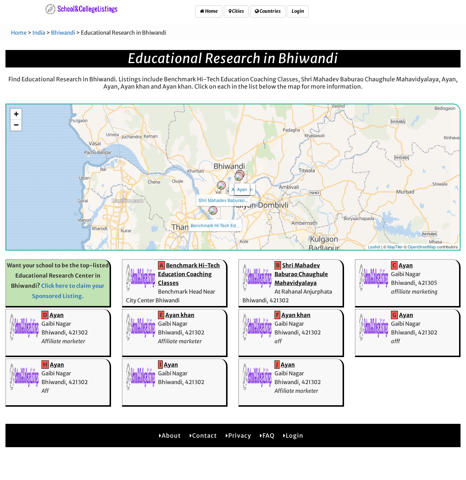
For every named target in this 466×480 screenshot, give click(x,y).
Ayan (242, 189)
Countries (270, 11)
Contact (204, 435)
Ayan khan (179, 314)
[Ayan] (238, 176)
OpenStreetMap (422, 246)
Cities (237, 11)
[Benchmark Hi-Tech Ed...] (213, 210)
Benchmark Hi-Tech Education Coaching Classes (189, 274)
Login (298, 11)
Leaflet (374, 246)
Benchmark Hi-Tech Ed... (215, 225)
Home (211, 11)
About (171, 435)
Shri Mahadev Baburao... (223, 200)
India (38, 32)
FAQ (268, 435)
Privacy (239, 435)
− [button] (16, 124)
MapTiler (395, 246)
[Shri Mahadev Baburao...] (221, 185)
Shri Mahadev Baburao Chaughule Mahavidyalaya (301, 274)
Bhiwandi (63, 32)
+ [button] (16, 114)
